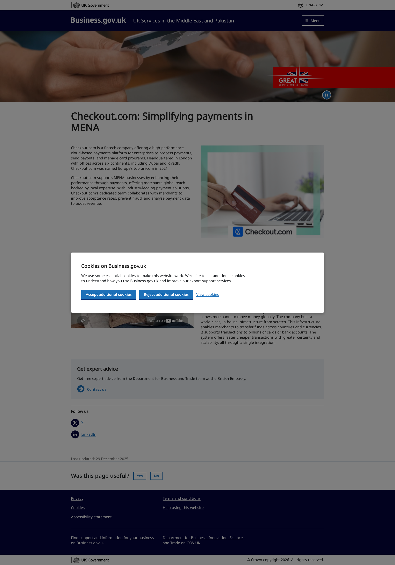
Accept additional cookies (109, 294)
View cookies (207, 294)
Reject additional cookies (166, 294)
